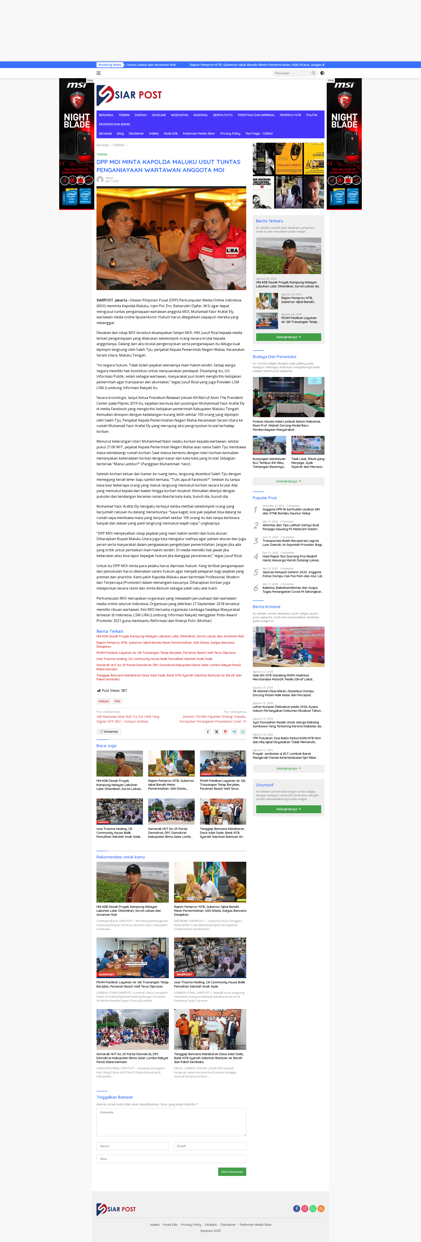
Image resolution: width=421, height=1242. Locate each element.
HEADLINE (159, 115)
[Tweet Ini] (216, 731)
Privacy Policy (230, 133)
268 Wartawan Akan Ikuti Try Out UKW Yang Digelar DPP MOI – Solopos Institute (127, 717)
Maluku (104, 701)
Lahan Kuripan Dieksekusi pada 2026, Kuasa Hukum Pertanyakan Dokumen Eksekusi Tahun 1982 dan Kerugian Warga (287, 708)
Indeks (154, 133)
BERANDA (106, 115)
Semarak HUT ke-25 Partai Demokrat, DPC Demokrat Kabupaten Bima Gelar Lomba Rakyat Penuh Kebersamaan (168, 667)
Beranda (105, 133)
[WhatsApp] (312, 1209)
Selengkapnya (287, 337)
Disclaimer (136, 133)
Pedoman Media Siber (199, 133)
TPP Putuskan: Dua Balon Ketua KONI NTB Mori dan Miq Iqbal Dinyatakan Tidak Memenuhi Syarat (287, 740)
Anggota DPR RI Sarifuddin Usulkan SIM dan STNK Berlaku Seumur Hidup (291, 511)
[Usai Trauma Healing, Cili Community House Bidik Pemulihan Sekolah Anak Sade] (119, 812)
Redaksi (211, 1225)
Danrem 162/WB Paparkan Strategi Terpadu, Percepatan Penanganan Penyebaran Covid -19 (212, 717)
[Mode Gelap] (322, 73)
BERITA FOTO (223, 115)
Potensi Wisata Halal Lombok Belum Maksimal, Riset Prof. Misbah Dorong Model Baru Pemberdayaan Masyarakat (287, 425)
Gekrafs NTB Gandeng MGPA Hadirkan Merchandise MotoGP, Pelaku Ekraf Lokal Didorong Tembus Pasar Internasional (282, 677)
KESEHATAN (179, 115)
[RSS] (321, 1209)
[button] (313, 72)
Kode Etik (171, 133)
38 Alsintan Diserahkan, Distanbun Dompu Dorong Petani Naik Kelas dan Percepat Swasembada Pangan (283, 693)
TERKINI (124, 115)
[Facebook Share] (208, 731)
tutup (90, 80)
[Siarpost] (129, 94)
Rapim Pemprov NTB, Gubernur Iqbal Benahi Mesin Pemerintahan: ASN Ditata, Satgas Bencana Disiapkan (199, 65)
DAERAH (141, 115)
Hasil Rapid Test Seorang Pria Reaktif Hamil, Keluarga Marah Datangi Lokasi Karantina (291, 558)
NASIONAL (200, 115)
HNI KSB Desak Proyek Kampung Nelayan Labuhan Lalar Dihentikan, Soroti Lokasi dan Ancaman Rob (170, 636)
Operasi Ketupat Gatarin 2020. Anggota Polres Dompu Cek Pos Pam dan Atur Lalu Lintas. (293, 574)
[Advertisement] (131, 30)
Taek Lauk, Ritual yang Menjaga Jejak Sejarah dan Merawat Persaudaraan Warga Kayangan (308, 463)
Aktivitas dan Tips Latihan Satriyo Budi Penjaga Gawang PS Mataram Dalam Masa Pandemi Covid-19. (291, 527)
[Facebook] (296, 1209)
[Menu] (99, 73)
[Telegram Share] (234, 731)
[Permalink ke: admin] (99, 179)
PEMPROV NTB (290, 115)
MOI (117, 701)
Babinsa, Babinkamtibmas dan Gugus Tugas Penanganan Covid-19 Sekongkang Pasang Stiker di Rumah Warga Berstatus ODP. (293, 589)
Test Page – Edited (259, 133)
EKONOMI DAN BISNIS (114, 124)
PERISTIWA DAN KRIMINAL (256, 115)
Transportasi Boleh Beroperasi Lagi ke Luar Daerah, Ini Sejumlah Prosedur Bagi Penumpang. (292, 542)
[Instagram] (304, 1209)
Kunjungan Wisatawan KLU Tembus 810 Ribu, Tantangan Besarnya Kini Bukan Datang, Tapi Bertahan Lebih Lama (269, 463)
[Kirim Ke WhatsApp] (243, 731)
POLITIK (311, 115)
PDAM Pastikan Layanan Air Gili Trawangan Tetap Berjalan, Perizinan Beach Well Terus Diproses (166, 653)
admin (109, 178)
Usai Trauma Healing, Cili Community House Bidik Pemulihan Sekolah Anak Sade (154, 659)
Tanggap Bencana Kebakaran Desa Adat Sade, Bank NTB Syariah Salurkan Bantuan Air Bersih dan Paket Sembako (169, 677)
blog (120, 133)
